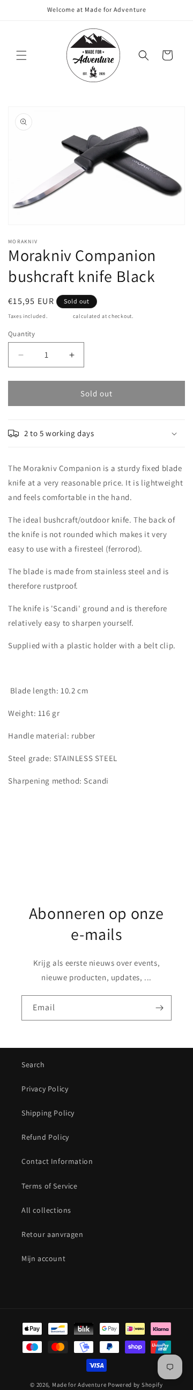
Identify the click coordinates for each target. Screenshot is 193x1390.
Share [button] (29, 836)
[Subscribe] (159, 1007)
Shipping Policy (48, 1113)
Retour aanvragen (52, 1234)
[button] (21, 55)
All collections (46, 1210)
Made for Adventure (79, 1384)
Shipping (60, 316)
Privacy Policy (44, 1089)
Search (33, 1064)
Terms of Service (49, 1186)
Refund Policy (45, 1137)
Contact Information (57, 1161)
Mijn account (43, 1258)
